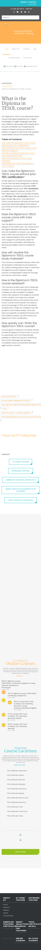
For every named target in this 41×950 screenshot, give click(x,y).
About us (6, 899)
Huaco (5, 904)
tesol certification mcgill (20, 500)
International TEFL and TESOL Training (23, 32)
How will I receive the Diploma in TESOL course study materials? (18, 154)
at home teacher (20, 462)
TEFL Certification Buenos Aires (17, 798)
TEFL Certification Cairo (15, 807)
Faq (10, 86)
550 (3, 692)
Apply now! (20, 852)
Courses (26, 49)
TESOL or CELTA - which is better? (15, 413)
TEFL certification (12, 177)
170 (4, 715)
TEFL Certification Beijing (15, 793)
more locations (19, 765)
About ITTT (16, 49)
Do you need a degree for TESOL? (15, 400)
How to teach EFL (8, 396)
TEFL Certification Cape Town (17, 811)
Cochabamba (8, 916)
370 (3, 700)
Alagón (5, 913)
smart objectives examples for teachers (20, 490)
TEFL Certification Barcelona (17, 789)
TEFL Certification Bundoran (16, 802)
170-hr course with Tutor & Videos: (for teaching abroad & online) (17, 717)
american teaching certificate (20, 480)
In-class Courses (33, 939)
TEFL (5, 408)
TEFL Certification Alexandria (17, 771)
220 (10, 702)
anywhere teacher (20, 471)
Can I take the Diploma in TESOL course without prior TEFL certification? (18, 144)
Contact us (27, 58)
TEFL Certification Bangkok (16, 784)
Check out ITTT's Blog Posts (19, 435)
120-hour (8, 196)
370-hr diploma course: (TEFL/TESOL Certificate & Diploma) (22, 695)
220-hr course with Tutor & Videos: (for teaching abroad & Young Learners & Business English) (25, 705)
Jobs (35, 49)
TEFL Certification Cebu (15, 816)
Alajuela (6, 910)
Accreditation (14, 58)
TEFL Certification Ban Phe (16, 780)
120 (4, 725)
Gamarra (6, 907)
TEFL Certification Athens (15, 775)
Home (6, 49)
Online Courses (28, 2)
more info (19, 676)
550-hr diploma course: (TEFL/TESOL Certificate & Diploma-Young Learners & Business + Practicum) (18, 685)
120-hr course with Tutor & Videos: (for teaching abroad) (17, 727)
